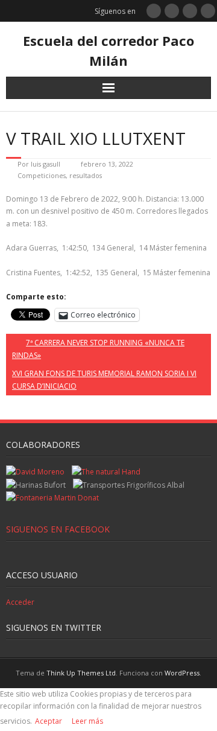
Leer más (87, 721)
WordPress (182, 672)
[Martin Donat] (52, 498)
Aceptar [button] (48, 721)
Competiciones (41, 175)
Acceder (20, 602)
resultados (85, 175)
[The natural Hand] (106, 472)
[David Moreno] (35, 472)
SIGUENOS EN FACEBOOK (58, 529)
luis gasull (45, 163)
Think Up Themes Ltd (81, 672)
